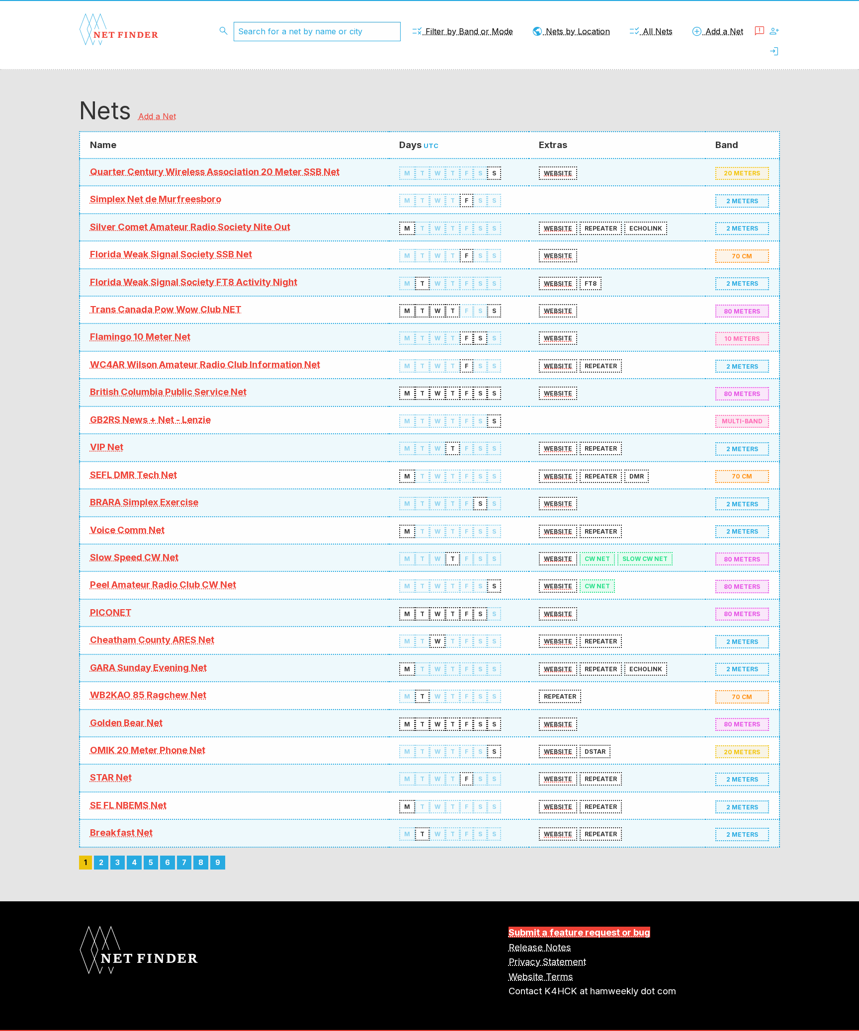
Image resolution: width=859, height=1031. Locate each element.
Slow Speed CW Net (134, 557)
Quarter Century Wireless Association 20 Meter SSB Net (215, 171)
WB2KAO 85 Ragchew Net (148, 694)
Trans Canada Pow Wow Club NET (166, 309)
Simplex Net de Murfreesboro (155, 198)
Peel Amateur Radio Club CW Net (163, 584)
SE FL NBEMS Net (128, 804)
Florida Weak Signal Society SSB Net (171, 253)
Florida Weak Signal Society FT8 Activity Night (193, 281)
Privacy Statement (547, 961)
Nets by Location (570, 31)
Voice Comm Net (127, 529)
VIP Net (106, 446)
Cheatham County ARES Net (152, 639)
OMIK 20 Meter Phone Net (147, 749)
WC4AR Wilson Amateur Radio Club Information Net (205, 364)
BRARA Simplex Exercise (144, 501)
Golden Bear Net (126, 722)
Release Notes (540, 947)
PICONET (111, 612)
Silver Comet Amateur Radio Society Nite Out (190, 226)
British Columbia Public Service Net (168, 391)
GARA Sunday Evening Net (148, 667)
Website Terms (541, 976)
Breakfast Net (121, 832)
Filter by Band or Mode (462, 31)
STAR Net (111, 777)
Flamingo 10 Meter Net (140, 336)
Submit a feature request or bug (579, 932)
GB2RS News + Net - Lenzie (150, 419)
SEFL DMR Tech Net (133, 474)
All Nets (650, 31)
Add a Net (717, 31)
